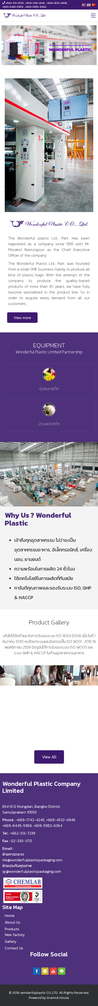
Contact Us (14, 948)
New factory (15, 934)
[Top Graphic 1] (49, 45)
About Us (12, 922)
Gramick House (58, 997)
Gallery (10, 941)
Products (12, 929)
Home (10, 915)
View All (49, 757)
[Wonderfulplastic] (24, 15)
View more (22, 317)
